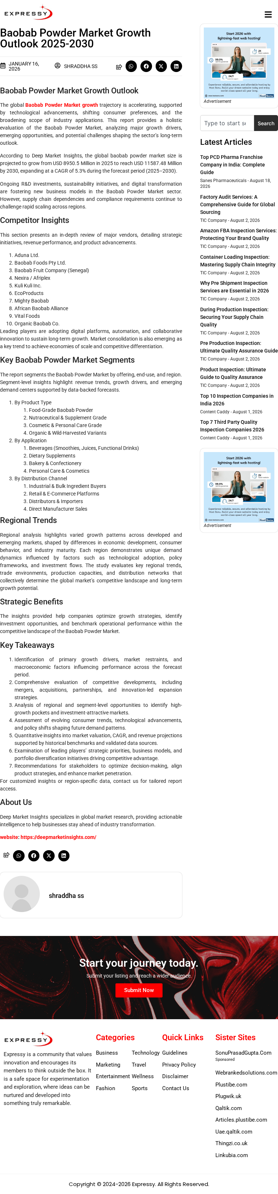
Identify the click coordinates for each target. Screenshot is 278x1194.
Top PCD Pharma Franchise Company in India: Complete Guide (232, 164)
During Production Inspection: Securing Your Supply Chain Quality (234, 317)
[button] (268, 14)
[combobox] (227, 123)
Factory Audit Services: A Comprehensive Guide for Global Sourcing (237, 204)
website (9, 837)
